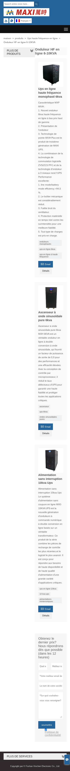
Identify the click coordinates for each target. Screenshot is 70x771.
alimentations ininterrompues (46, 600)
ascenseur (44, 406)
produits (19, 38)
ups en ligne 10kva (48, 589)
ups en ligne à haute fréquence (49, 255)
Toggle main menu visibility (66, 29)
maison (7, 38)
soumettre (47, 725)
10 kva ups (44, 594)
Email (45, 264)
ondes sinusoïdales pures (48, 418)
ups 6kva (44, 412)
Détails (45, 270)
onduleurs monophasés (45, 243)
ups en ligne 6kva (47, 249)
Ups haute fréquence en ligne (42, 38)
